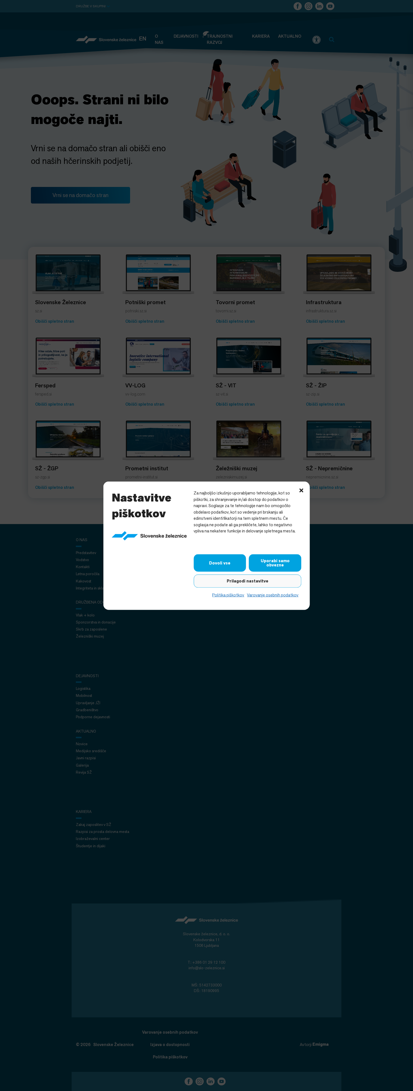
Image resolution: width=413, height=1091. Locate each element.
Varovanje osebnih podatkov (272, 594)
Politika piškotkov (228, 594)
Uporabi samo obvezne (275, 563)
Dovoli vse (219, 563)
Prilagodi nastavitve (247, 581)
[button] (301, 490)
